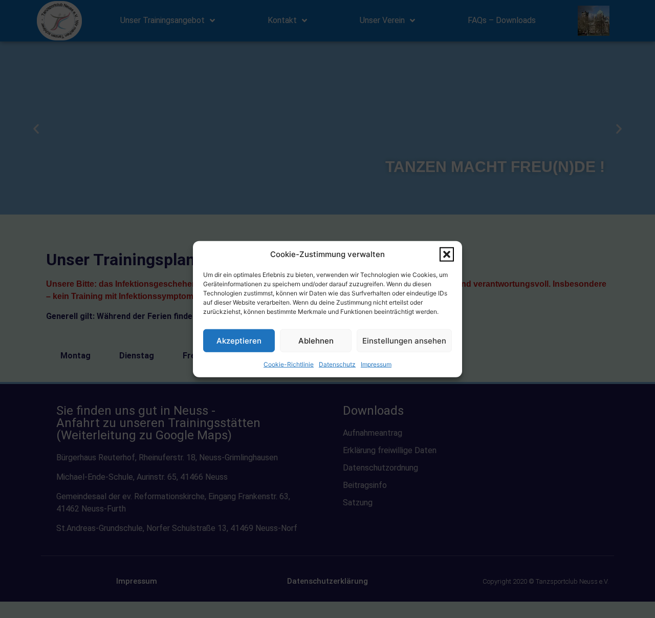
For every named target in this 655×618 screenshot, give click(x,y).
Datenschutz (337, 364)
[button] (447, 254)
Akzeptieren (238, 340)
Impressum (376, 364)
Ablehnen (316, 340)
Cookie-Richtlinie (289, 364)
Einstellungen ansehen (404, 340)
